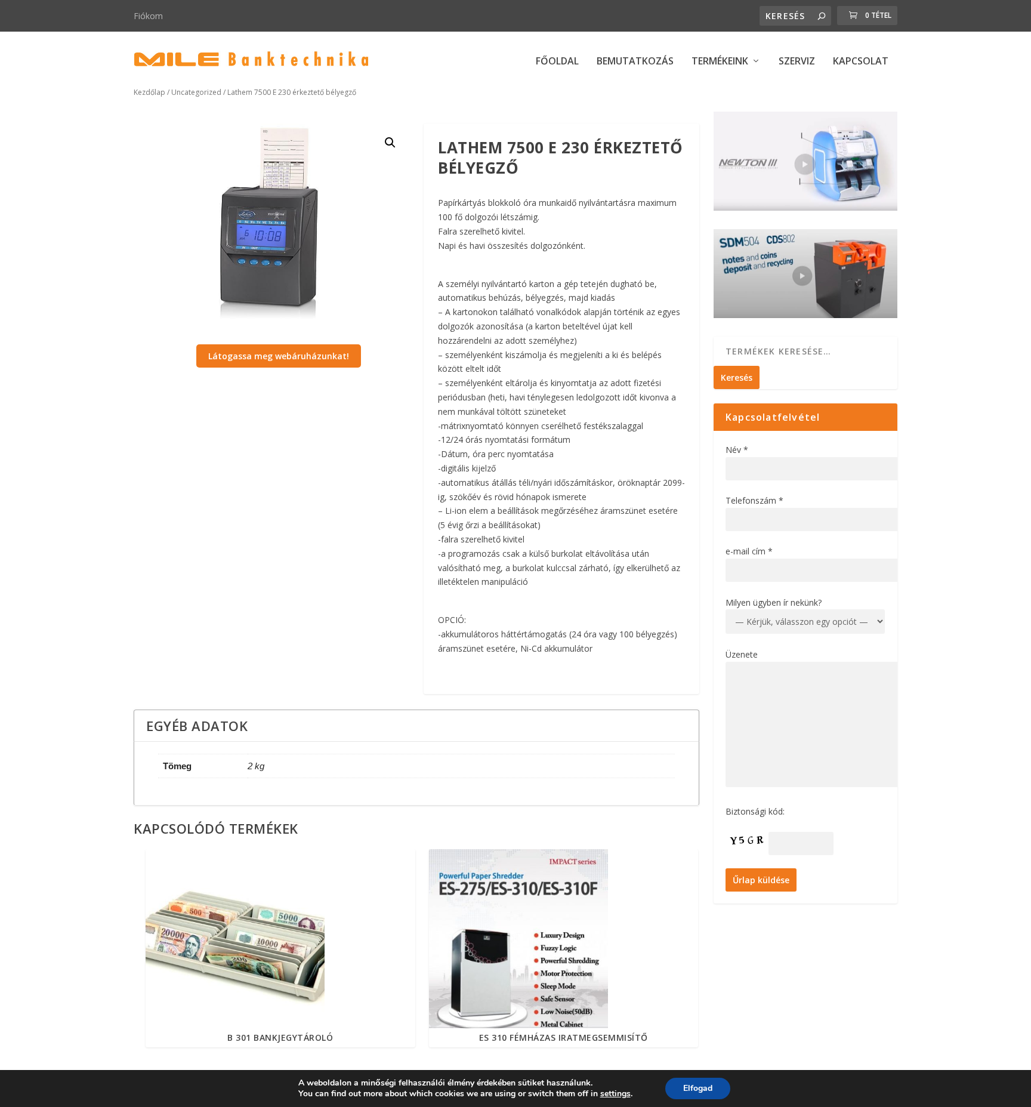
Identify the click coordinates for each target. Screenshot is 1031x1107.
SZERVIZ (797, 61)
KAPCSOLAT (860, 61)
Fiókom (148, 15)
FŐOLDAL (557, 61)
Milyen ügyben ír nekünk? (774, 602)
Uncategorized (196, 92)
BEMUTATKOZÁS (635, 61)
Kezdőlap (149, 92)
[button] (390, 142)
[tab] (416, 726)
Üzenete (742, 654)
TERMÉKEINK (720, 61)
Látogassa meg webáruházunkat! (278, 356)
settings (615, 1094)
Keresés (736, 377)
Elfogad (697, 1088)
